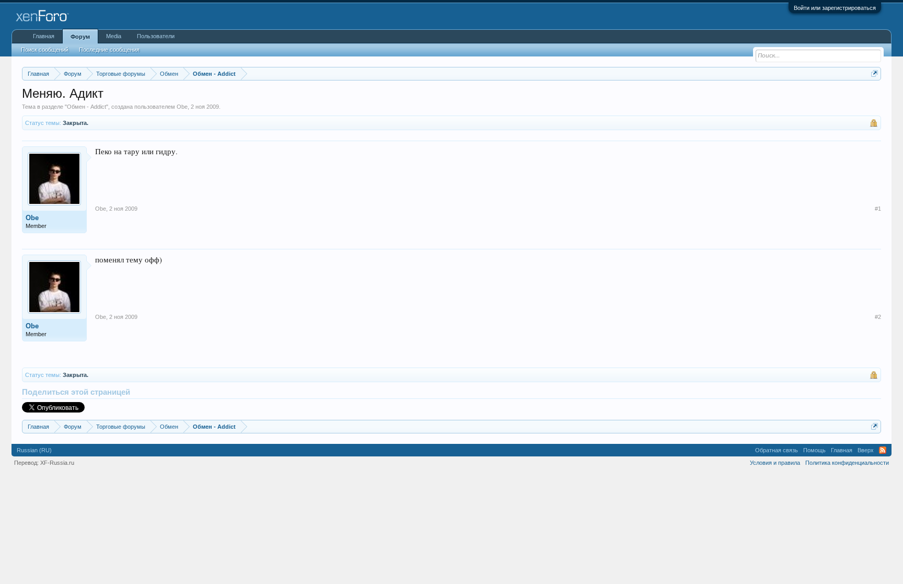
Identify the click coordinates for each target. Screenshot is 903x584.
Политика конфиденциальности (847, 463)
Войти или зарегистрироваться (835, 8)
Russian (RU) (34, 450)
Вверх (866, 450)
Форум (80, 36)
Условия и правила (775, 463)
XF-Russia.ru (57, 463)
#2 (878, 317)
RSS (882, 450)
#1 (878, 208)
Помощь (814, 450)
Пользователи (156, 36)
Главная (43, 36)
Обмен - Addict (86, 107)
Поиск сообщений (44, 50)
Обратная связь (776, 450)
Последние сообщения (109, 50)
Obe (182, 107)
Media (113, 36)
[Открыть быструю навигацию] (874, 73)
